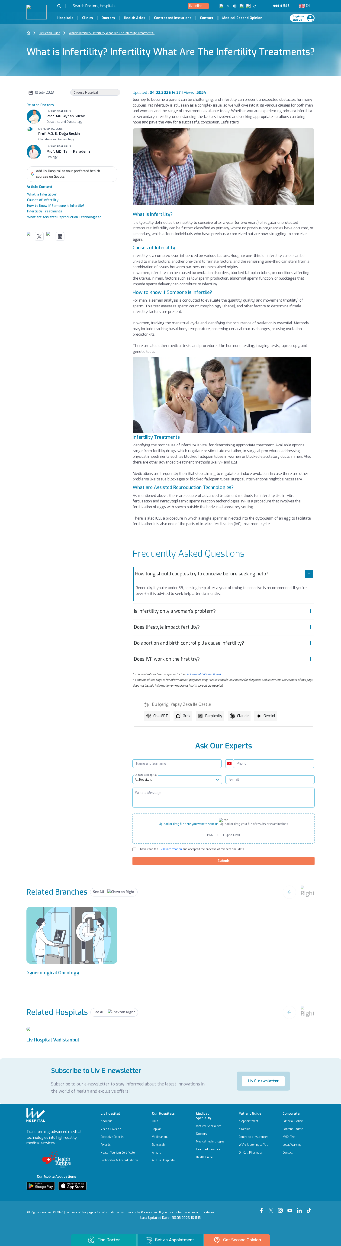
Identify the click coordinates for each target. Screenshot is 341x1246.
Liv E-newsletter (263, 1081)
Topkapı (157, 1129)
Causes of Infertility (42, 200)
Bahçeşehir (159, 1144)
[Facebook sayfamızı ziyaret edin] (221, 6)
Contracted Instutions (172, 18)
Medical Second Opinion (242, 18)
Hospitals (65, 18)
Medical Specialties (209, 1126)
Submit (224, 861)
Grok (186, 715)
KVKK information (170, 849)
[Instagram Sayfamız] (281, 1208)
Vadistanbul (160, 1137)
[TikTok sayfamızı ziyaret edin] (257, 6)
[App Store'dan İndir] (72, 1186)
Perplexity (213, 715)
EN (307, 6)
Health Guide (204, 1157)
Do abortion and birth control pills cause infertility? (189, 643)
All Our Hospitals (163, 1160)
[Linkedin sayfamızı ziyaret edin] (248, 6)
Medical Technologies (210, 1141)
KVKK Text (289, 1137)
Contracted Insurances (253, 1137)
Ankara (156, 1152)
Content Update (293, 1129)
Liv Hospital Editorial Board (203, 674)
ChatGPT (160, 715)
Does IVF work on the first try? (167, 659)
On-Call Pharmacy (251, 1152)
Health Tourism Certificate (118, 1152)
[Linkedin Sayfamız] (300, 1208)
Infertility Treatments (44, 211)
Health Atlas (134, 18)
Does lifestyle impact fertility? (167, 627)
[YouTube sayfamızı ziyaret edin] (241, 6)
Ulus (155, 1121)
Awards (106, 1144)
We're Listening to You (253, 1144)
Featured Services (208, 1149)
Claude (243, 715)
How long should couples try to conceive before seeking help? (201, 574)
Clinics (87, 18)
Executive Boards (112, 1137)
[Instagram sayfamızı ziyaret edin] (235, 6)
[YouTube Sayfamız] (291, 1208)
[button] (61, 6)
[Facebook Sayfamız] (262, 1208)
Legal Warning (292, 1144)
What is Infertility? (42, 194)
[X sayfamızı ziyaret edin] (228, 6)
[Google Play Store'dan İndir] (40, 1186)
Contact (206, 18)
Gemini (269, 715)
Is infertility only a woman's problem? (175, 611)
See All (99, 892)
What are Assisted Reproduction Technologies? (64, 217)
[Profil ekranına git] (310, 18)
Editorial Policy (293, 1121)
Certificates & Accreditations (119, 1160)
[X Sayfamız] (272, 1208)
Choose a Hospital (146, 774)
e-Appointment (248, 1121)
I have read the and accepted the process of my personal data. (191, 849)
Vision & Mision (111, 1129)
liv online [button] (196, 6)
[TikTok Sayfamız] (310, 1208)
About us (107, 1121)
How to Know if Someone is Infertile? (55, 206)
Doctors (108, 18)
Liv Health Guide (49, 33)
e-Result (244, 1129)
